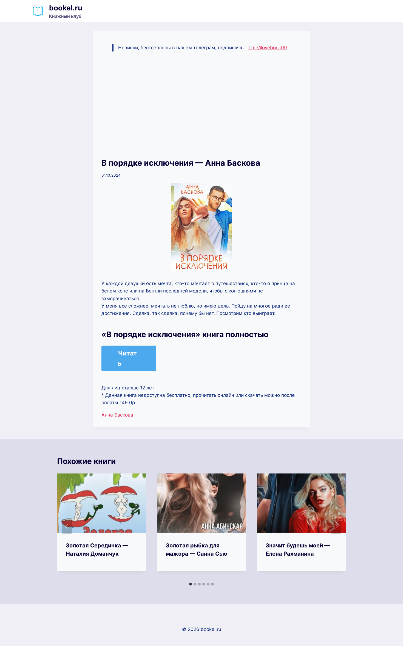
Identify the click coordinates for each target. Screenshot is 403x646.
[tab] (190, 584)
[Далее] (336, 526)
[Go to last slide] (67, 526)
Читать (127, 358)
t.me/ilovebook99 (267, 47)
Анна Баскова (117, 415)
